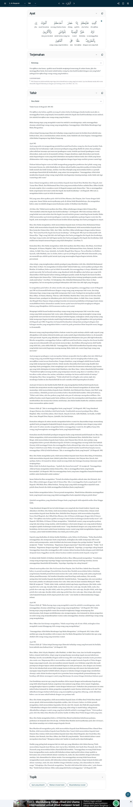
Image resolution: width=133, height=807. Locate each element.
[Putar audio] (101, 21)
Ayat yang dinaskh (38, 785)
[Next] (74, 3)
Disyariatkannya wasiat (77, 785)
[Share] (118, 3)
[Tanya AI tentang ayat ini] (128, 794)
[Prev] (59, 3)
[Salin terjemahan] (102, 54)
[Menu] (5, 3)
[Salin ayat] (102, 13)
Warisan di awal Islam (56, 785)
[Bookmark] (123, 3)
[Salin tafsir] (102, 93)
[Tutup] (131, 801)
